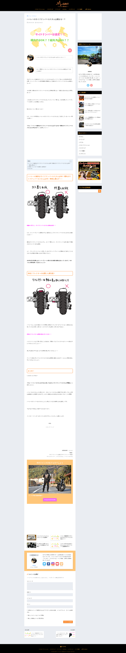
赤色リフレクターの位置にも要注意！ (38, 166)
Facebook (48, 566)
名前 (29, 592)
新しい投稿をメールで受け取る (36, 618)
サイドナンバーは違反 (55, 454)
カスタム (64, 9)
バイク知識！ (80, 9)
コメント (30, 581)
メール (29, 598)
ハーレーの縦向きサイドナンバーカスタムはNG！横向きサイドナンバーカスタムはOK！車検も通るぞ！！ (50, 164)
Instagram (53, 566)
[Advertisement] (50, 147)
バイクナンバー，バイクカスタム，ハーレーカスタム (60, 456)
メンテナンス (72, 9)
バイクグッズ (50, 9)
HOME (64, 646)
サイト (28, 604)
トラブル (81, 142)
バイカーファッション (40, 9)
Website (61, 566)
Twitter (44, 566)
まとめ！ (31, 168)
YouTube (57, 566)
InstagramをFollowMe (50, 499)
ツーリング (57, 9)
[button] (70, 161)
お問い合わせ (88, 9)
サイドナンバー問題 (67, 454)
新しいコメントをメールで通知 (36, 615)
